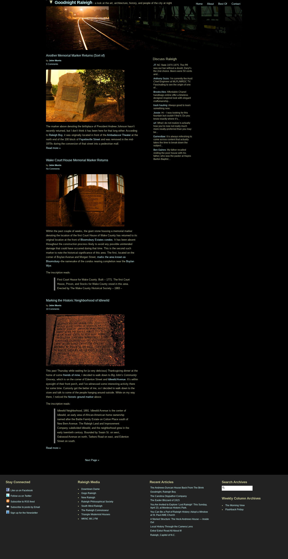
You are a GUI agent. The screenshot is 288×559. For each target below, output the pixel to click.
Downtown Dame (90, 489)
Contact (236, 3)
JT (154, 65)
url (154, 123)
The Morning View (235, 505)
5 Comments (52, 64)
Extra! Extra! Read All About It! (166, 530)
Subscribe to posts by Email (24, 507)
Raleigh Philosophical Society (97, 501)
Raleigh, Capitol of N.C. (162, 535)
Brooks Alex (159, 92)
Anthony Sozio (161, 78)
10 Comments (52, 309)
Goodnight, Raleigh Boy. (163, 491)
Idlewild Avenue (117, 379)
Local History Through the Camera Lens (171, 526)
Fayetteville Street (89, 139)
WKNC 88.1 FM (89, 518)
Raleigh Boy (55, 135)
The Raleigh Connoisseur (95, 510)
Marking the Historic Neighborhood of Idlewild (77, 300)
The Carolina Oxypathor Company (168, 496)
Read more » (53, 148)
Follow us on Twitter (20, 496)
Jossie (156, 112)
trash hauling (160, 105)
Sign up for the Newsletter (23, 512)
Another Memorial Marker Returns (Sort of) (75, 55)
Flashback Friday (234, 509)
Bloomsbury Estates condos (97, 239)
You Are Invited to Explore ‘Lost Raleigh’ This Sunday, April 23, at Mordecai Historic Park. (178, 506)
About (210, 3)
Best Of (222, 3)
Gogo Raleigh (88, 493)
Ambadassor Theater (119, 135)
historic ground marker (80, 396)
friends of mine (71, 375)
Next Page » (92, 460)
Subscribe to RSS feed (22, 501)
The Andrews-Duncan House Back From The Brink (177, 487)
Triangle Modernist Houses (95, 514)
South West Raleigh (91, 506)
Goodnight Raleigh (73, 2)
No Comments (53, 169)
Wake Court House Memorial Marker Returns (77, 160)
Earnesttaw (159, 136)
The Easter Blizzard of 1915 (165, 500)
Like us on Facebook (21, 490)
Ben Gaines (159, 149)
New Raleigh (88, 497)
